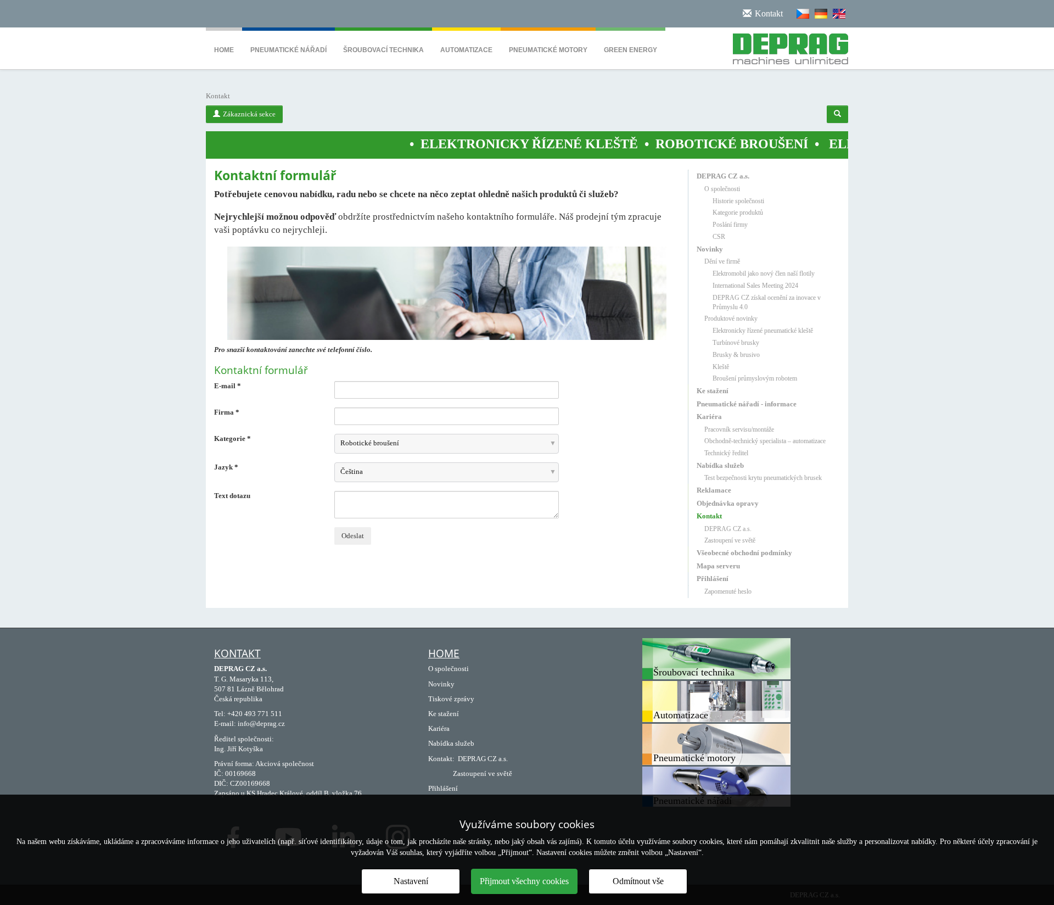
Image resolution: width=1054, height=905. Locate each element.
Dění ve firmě (722, 261)
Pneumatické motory (548, 50)
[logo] (786, 46)
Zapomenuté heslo (728, 591)
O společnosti (722, 189)
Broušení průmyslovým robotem (755, 378)
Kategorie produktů (738, 212)
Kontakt (709, 516)
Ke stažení (712, 391)
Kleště (721, 367)
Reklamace (714, 490)
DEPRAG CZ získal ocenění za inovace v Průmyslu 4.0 (767, 302)
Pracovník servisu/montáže (739, 429)
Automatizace (466, 50)
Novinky (710, 249)
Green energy (630, 50)
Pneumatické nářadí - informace (747, 404)
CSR (719, 237)
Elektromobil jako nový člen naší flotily (764, 273)
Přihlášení (712, 578)
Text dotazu (232, 495)
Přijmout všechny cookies (524, 881)
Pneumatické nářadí (288, 50)
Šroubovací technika (383, 50)
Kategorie (232, 438)
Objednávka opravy (728, 503)
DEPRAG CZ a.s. (723, 176)
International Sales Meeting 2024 (755, 285)
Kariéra (709, 416)
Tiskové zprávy (451, 699)
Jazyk (226, 467)
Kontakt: (441, 759)
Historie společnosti (738, 201)
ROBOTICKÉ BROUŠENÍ (683, 144)
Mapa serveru (718, 566)
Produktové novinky (731, 318)
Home (224, 50)
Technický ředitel (726, 453)
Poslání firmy (730, 224)
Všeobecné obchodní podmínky (744, 553)
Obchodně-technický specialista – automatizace (765, 441)
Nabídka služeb (720, 465)
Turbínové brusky (736, 343)
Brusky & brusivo (736, 355)
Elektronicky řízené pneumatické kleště (763, 330)
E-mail (227, 386)
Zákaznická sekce (249, 114)
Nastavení (411, 881)
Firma (226, 412)
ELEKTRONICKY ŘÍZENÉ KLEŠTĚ (481, 144)
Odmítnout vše (638, 881)
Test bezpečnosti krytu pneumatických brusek (763, 478)
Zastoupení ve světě (729, 540)
